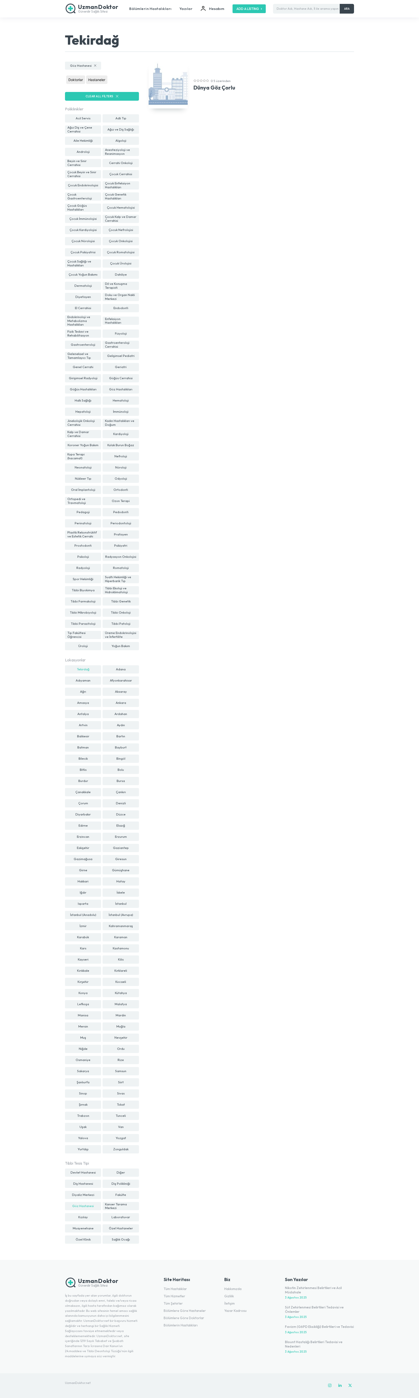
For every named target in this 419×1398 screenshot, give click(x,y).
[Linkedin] (340, 1386)
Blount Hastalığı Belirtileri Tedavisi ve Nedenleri (313, 1344)
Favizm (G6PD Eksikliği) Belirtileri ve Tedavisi (319, 1326)
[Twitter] (350, 1386)
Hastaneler (96, 80)
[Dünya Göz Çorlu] (168, 85)
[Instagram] (330, 1386)
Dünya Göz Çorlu (214, 87)
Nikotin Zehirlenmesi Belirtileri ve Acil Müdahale (313, 1290)
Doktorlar (75, 80)
